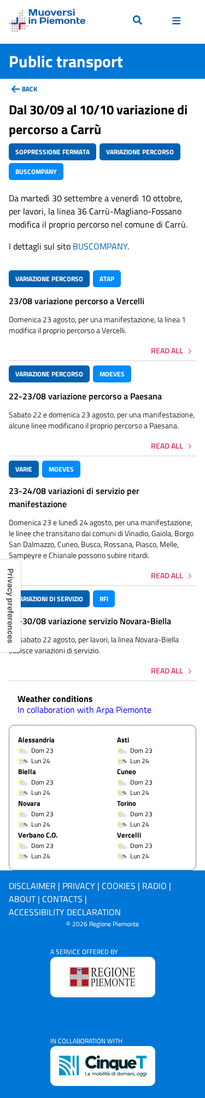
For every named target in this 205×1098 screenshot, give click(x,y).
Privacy (78, 885)
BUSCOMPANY (100, 246)
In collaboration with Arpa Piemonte (84, 709)
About (22, 898)
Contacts (62, 898)
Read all (167, 350)
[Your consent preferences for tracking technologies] (10, 606)
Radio (154, 885)
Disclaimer (32, 885)
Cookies (119, 885)
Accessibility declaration (65, 912)
